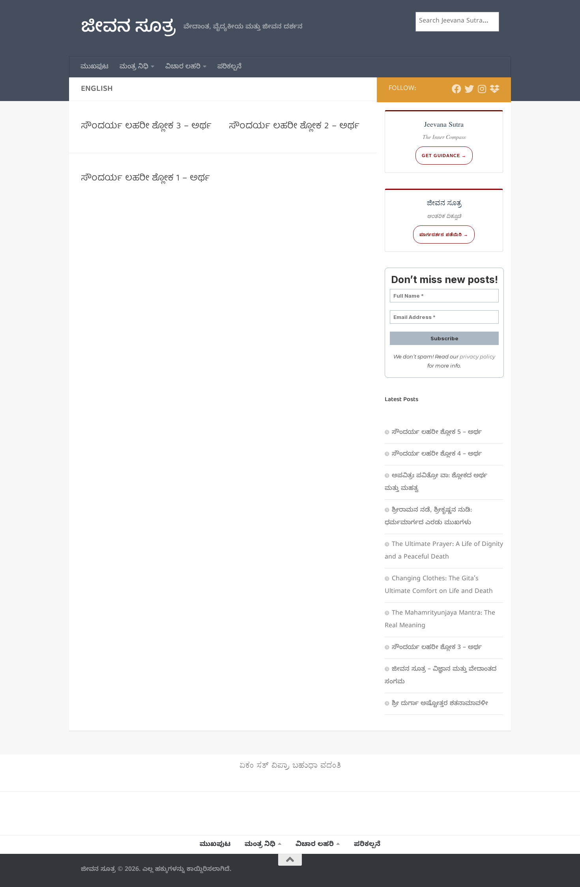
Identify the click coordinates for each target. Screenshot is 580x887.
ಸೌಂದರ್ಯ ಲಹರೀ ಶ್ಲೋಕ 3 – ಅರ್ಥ (146, 126)
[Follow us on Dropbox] (494, 89)
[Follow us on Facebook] (456, 89)
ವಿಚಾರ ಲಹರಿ (182, 67)
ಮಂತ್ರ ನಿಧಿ (134, 67)
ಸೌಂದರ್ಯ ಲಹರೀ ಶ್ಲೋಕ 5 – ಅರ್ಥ (437, 433)
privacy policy (477, 356)
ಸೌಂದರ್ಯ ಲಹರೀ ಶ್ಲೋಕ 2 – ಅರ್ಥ (294, 126)
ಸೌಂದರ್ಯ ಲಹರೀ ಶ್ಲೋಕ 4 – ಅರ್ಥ (437, 454)
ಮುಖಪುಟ (94, 67)
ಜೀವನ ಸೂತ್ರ (128, 28)
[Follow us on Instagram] (481, 89)
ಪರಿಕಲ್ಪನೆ (229, 67)
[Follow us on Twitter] (469, 89)
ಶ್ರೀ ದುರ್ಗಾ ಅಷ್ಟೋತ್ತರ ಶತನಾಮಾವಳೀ (440, 704)
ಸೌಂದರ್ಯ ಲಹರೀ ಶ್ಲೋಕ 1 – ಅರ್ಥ (145, 178)
